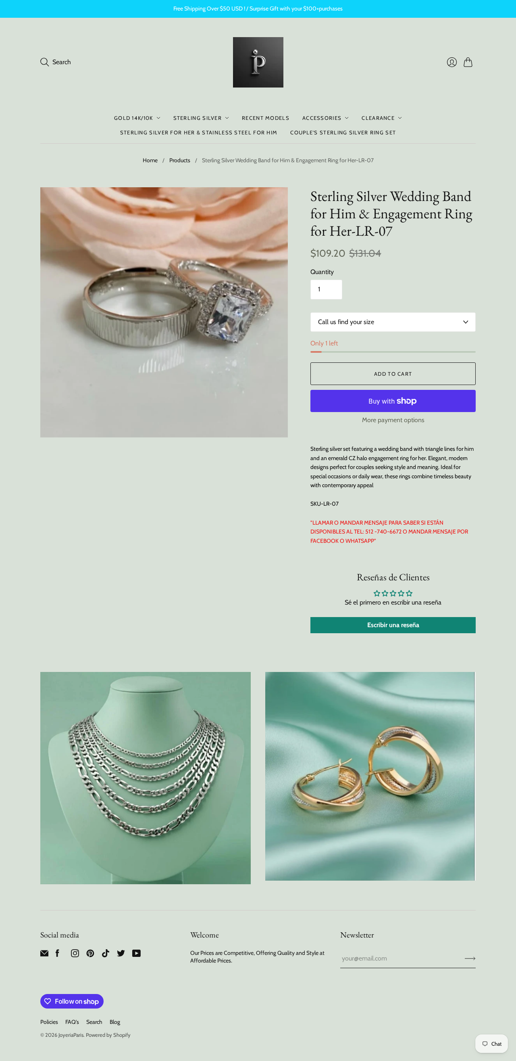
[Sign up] (470, 958)
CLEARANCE (378, 118)
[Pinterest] (90, 955)
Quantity (322, 272)
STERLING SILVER (197, 118)
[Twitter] (121, 955)
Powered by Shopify (108, 1035)
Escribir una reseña (393, 625)
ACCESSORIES (321, 118)
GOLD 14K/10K (133, 118)
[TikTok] (106, 955)
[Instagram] (75, 955)
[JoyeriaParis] (258, 62)
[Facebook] (57, 955)
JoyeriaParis (70, 1035)
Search (94, 1021)
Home (150, 160)
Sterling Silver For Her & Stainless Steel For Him (199, 132)
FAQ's (72, 1021)
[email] (44, 955)
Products (179, 160)
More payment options (393, 420)
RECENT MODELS (265, 118)
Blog (115, 1021)
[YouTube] (136, 955)
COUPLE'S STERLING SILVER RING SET (343, 132)
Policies (49, 1021)
